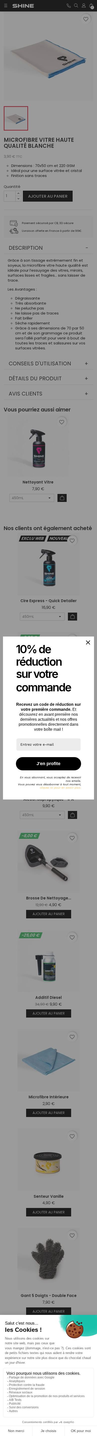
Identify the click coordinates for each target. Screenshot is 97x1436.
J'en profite (48, 763)
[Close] (88, 642)
